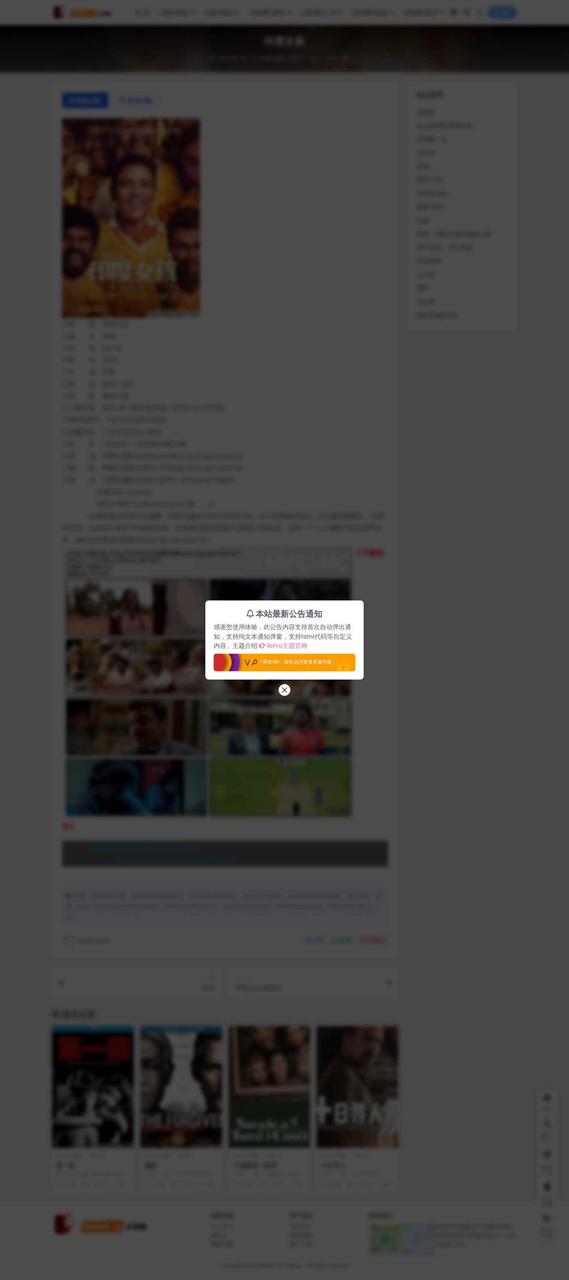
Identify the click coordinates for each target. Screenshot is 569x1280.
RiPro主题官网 (287, 645)
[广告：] (284, 660)
